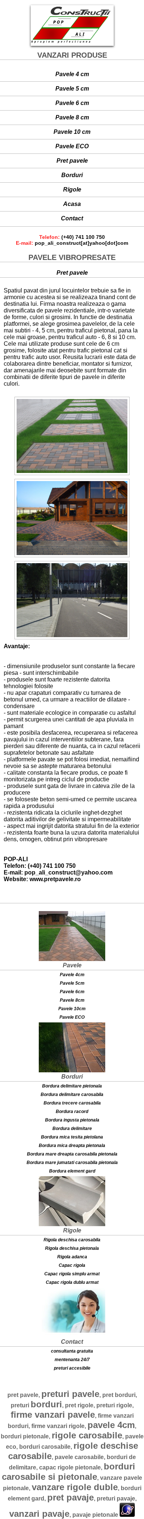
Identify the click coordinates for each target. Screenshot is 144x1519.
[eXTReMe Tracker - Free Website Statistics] (127, 1515)
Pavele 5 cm (72, 88)
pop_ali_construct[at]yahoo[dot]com (81, 243)
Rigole (72, 189)
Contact (72, 218)
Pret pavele (72, 161)
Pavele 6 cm (72, 103)
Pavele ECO (72, 146)
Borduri (72, 175)
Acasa (72, 204)
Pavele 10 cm (72, 132)
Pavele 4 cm (72, 74)
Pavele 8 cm (72, 117)
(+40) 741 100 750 (83, 237)
